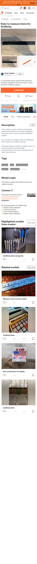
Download (19, 90)
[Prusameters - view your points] (25, 8)
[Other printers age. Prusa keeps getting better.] (18, 108)
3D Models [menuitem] (8, 13)
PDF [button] (33, 125)
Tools (25, 19)
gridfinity (5, 169)
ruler (11, 165)
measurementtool (22, 165)
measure (4, 165)
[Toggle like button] (4, 259)
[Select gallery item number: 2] (18, 251)
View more (31, 223)
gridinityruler (15, 169)
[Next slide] (34, 61)
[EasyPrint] (21, 8)
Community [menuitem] (30, 13)
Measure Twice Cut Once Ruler (15, 299)
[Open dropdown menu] (34, 23)
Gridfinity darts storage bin (13, 256)
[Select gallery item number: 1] (16, 251)
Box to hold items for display (14, 371)
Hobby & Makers (16, 19)
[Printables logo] (2, 13)
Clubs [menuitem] (22, 13)
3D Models (5, 19)
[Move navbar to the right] (35, 13)
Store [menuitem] (16, 13)
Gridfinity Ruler (9, 335)
